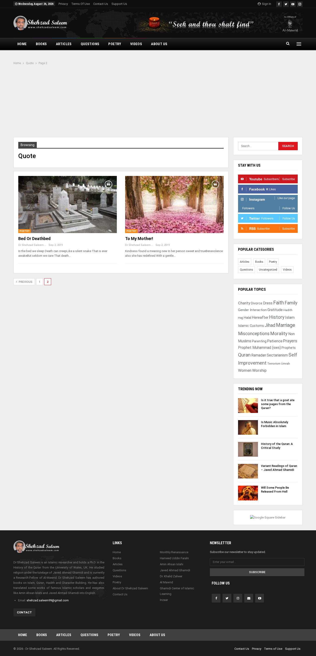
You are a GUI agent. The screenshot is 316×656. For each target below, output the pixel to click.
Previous (25, 282)
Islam (290, 317)
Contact (24, 612)
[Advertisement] (158, 100)
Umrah (285, 363)
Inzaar (164, 600)
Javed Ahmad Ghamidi (175, 570)
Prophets (289, 348)
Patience (274, 341)
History (277, 317)
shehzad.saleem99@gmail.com (48, 600)
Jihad (270, 325)
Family (291, 303)
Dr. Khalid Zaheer (171, 576)
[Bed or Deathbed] (67, 204)
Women (244, 370)
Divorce (256, 303)
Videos (136, 44)
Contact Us (100, 4)
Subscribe (257, 572)
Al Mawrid (166, 582)
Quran (244, 355)
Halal (247, 318)
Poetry (114, 44)
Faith (278, 303)
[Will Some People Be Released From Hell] (248, 493)
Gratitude (275, 310)
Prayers (290, 340)
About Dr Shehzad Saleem (130, 588)
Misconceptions (254, 333)
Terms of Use (80, 4)
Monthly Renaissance (174, 552)
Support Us (119, 4)
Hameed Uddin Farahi (174, 558)
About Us (159, 44)
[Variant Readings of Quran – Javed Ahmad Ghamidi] (248, 471)
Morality (279, 333)
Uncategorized (268, 269)
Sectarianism (277, 355)
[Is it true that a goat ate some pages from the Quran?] (248, 405)
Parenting (259, 341)
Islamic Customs (251, 326)
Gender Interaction (252, 310)
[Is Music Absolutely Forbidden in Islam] (248, 427)
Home (22, 44)
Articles (64, 44)
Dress (268, 303)
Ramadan (258, 355)
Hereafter (260, 317)
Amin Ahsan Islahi (171, 564)
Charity (244, 303)
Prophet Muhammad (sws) (259, 347)
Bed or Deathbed (34, 238)
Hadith (287, 310)
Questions (90, 44)
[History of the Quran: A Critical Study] (248, 449)
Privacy (63, 4)
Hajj (240, 317)
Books (41, 44)
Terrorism (273, 363)
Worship (259, 370)
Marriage (285, 325)
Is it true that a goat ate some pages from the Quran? (277, 404)
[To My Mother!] (174, 204)
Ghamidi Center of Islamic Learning (177, 591)
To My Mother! (139, 238)
